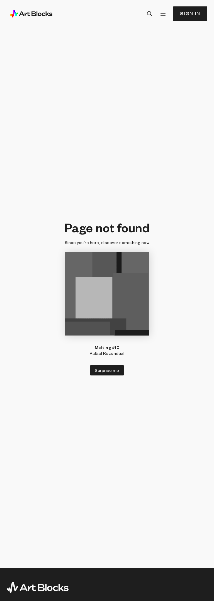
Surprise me (107, 370)
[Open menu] (163, 13)
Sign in (190, 13)
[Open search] (149, 13)
